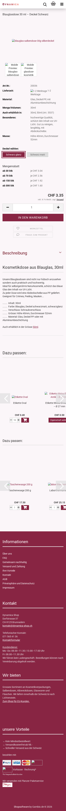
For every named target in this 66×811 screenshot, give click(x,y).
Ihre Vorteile (9, 570)
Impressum (8, 587)
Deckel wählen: (11, 148)
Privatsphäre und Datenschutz (19, 583)
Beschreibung (15, 253)
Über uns (7, 553)
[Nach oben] (9, 806)
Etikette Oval (19, 403)
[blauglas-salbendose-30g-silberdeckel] (33, 40)
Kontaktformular (11, 640)
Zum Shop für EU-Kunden (16, 701)
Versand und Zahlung (14, 566)
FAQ (5, 558)
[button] (8, 207)
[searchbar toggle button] (45, 4)
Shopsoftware (21, 806)
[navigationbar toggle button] (62, 4)
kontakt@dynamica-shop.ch (17, 625)
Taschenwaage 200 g (20, 490)
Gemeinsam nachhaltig (15, 562)
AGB (5, 579)
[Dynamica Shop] (9, 4)
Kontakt (7, 575)
